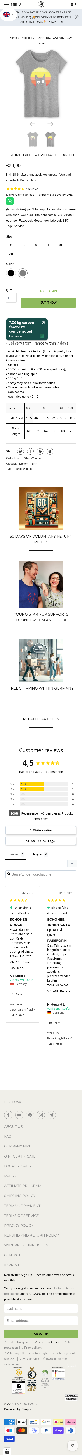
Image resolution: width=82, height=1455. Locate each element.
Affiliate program (22, 1186)
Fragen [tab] (37, 854)
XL (61, 245)
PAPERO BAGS (26, 1404)
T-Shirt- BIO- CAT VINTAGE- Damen (40, 155)
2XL (11, 254)
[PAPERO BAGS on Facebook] (9, 1115)
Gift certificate (20, 1156)
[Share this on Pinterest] (40, 451)
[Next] (50, 123)
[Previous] (32, 123)
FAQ (7, 1136)
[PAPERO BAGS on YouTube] (20, 1115)
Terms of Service (21, 1216)
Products (26, 37)
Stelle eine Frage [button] (43, 841)
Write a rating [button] (43, 830)
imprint (11, 1265)
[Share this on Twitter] (20, 451)
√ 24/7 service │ (31, 1358)
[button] (14, 1015)
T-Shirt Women (31, 458)
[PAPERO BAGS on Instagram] (42, 1115)
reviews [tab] (12, 854)
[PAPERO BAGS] (41, 4)
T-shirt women (23, 468)
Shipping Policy (19, 1196)
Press (10, 1176)
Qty (9, 290)
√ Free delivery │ (33, 1347)
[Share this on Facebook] (30, 451)
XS (11, 245)
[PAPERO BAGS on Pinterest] (31, 1115)
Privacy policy (18, 1225)
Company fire (17, 1146)
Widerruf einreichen (26, 1245)
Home (13, 37)
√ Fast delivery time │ (19, 1342)
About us (13, 1126)
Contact (12, 1255)
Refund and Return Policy (31, 1235)
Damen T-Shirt (28, 463)
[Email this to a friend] (49, 451)
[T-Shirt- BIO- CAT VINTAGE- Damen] (41, 83)
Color (10, 264)
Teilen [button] (19, 994)
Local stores (17, 1166)
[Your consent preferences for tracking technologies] (7, 1451)
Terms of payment (22, 1206)
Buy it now (48, 302)
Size (9, 236)
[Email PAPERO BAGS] (53, 1115)
